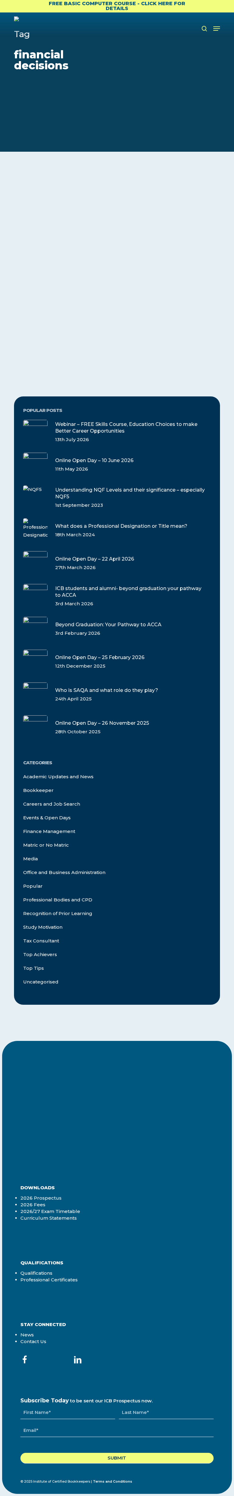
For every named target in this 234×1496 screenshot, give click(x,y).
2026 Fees (32, 1205)
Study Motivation (42, 927)
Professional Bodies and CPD (57, 900)
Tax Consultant (41, 941)
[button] (216, 29)
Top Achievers (40, 954)
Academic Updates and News (58, 776)
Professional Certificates (49, 1280)
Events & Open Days (47, 818)
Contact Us (33, 1341)
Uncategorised (40, 982)
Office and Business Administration (64, 872)
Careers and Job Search (51, 804)
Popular (33, 886)
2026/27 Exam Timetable (50, 1211)
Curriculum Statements (48, 1218)
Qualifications (36, 1273)
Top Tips (33, 968)
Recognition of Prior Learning (57, 913)
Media (30, 859)
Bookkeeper (38, 790)
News (27, 1335)
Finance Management (53, 204)
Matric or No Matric (46, 845)
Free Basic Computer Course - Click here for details (117, 6)
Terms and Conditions (112, 1481)
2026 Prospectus (41, 1198)
